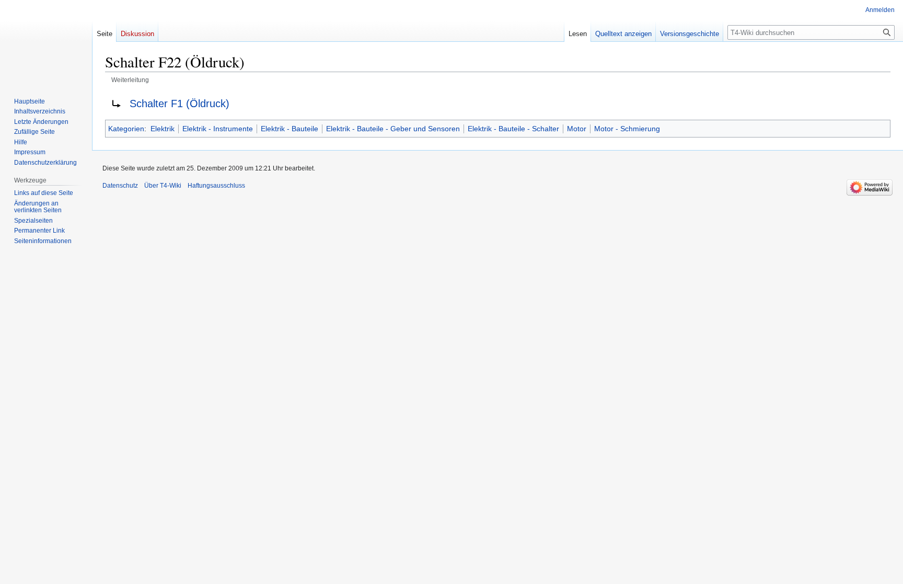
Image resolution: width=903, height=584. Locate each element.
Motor (576, 128)
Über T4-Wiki (162, 185)
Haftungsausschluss (216, 185)
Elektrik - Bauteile (289, 128)
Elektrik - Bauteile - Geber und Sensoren (393, 128)
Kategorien (126, 128)
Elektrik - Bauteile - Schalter (513, 128)
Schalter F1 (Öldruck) (179, 103)
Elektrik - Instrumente (217, 128)
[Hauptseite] (46, 42)
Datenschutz (120, 185)
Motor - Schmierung (627, 128)
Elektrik (162, 128)
